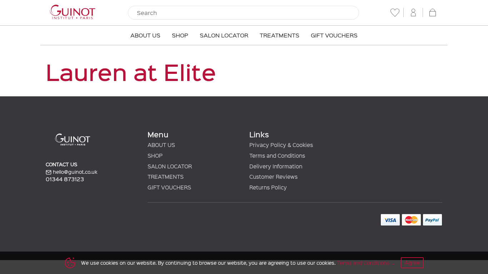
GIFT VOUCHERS (169, 187)
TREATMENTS (166, 176)
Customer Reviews (273, 176)
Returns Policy (268, 187)
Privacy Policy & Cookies (281, 144)
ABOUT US (161, 144)
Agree (412, 262)
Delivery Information (275, 166)
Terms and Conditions (363, 263)
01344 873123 (65, 179)
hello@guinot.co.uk (74, 172)
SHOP (155, 155)
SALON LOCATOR (170, 166)
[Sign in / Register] (413, 12)
